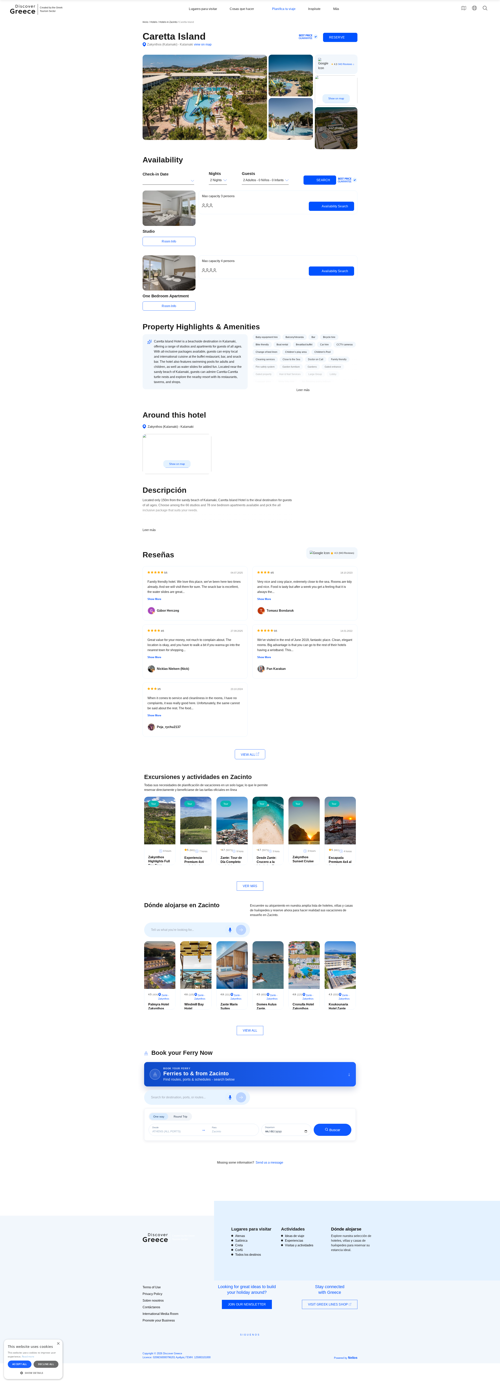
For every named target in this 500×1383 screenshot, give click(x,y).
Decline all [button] (46, 1364)
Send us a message (269, 1162)
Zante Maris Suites (229, 1006)
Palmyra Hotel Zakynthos (158, 1006)
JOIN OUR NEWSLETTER (247, 1304)
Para (214, 1127)
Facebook (232, 1343)
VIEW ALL (248, 754)
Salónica (241, 1240)
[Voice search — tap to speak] (230, 930)
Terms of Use (152, 1287)
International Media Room (160, 1313)
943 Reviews (345, 64)
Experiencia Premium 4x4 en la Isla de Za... (194, 864)
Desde (155, 1127)
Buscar (334, 1130)
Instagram (239, 1343)
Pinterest (261, 1343)
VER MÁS (250, 886)
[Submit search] (241, 930)
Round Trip (180, 1116)
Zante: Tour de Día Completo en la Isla (231, 862)
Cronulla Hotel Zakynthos (303, 1006)
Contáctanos (151, 1307)
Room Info (169, 241)
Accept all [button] (19, 1364)
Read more (28, 1356)
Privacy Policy (152, 1294)
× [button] (58, 1343)
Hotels (153, 22)
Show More (154, 599)
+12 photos (336, 128)
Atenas (240, 1236)
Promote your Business (159, 1320)
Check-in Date (156, 174)
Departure (270, 1127)
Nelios (352, 1357)
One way (158, 1116)
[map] (464, 8)
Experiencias (294, 1240)
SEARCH (323, 180)
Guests (248, 173)
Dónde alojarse (346, 1229)
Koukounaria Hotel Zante (338, 1006)
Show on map (336, 98)
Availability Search (334, 206)
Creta (239, 1245)
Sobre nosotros (153, 1300)
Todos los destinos (248, 1254)
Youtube (254, 1343)
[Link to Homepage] (23, 16)
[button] (33, 1373)
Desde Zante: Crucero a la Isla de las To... (267, 862)
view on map (203, 44)
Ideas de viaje (294, 1236)
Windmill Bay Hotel (194, 1006)
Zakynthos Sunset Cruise (303, 859)
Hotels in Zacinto (168, 22)
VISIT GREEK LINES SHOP (328, 1304)
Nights (215, 173)
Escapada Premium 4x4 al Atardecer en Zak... (340, 864)
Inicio (145, 22)
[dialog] (33, 1359)
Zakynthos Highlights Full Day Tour (159, 861)
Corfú (239, 1250)
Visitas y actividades (299, 1245)
